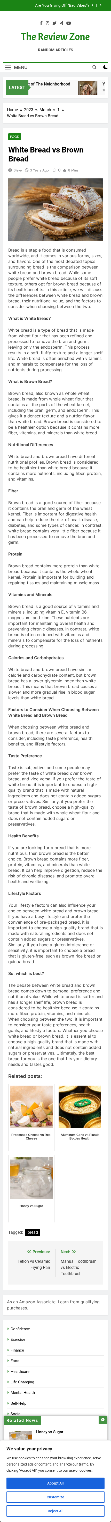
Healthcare (20, 1371)
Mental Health (23, 1392)
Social (16, 1414)
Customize (55, 1497)
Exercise (18, 1339)
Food (14, 136)
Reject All (56, 1511)
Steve (18, 170)
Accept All (55, 1483)
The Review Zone (55, 36)
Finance (17, 1350)
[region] (55, 1481)
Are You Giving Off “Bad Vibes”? (62, 6)
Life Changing (22, 1382)
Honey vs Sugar (49, 1432)
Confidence (20, 1329)
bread (33, 1232)
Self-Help (18, 1403)
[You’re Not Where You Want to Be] (83, 90)
